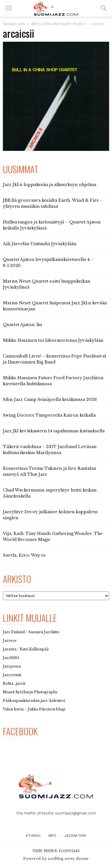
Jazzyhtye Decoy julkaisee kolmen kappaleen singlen (50, 514)
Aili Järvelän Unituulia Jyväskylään (39, 243)
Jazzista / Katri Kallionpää (26, 649)
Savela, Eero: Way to (24, 555)
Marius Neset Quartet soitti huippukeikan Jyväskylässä (46, 284)
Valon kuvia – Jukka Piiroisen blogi (34, 709)
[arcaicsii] (56, 96)
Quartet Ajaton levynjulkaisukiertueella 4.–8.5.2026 (48, 262)
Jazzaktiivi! (75, 836)
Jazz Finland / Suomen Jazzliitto (31, 632)
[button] (103, 8)
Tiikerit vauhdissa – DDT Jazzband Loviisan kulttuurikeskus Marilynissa (49, 449)
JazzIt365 (11, 658)
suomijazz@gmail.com (75, 813)
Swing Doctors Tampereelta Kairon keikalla (49, 415)
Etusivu (33, 836)
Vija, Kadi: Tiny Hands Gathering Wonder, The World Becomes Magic (53, 536)
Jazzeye (10, 640)
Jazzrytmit (12, 675)
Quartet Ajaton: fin (22, 324)
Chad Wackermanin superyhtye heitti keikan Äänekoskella (49, 493)
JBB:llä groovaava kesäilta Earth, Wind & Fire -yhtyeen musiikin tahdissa (52, 203)
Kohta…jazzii (14, 683)
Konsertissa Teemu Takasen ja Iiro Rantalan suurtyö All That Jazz (49, 471)
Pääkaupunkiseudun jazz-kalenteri (34, 700)
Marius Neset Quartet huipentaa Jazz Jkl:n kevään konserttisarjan (55, 305)
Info (52, 836)
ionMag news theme (68, 858)
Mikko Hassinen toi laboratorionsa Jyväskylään (53, 340)
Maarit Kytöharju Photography (30, 692)
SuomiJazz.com (14, 23)
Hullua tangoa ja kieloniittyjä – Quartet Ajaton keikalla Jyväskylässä (52, 225)
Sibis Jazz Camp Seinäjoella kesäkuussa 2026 (50, 399)
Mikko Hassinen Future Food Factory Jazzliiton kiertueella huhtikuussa (53, 380)
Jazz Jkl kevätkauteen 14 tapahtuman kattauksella (54, 431)
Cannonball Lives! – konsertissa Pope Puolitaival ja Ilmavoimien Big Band (54, 359)
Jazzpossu (12, 666)
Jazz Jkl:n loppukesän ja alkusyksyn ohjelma (49, 184)
